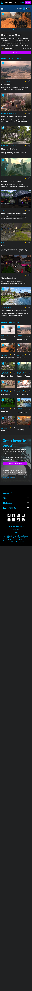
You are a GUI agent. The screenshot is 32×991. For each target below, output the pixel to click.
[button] (10, 2)
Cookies (16, 532)
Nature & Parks (20, 427)
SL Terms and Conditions (16, 526)
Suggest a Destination (15, 463)
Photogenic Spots (6, 81)
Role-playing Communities (8, 32)
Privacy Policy (16, 529)
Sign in (22, 2)
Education (4, 275)
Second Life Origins (4, 336)
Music (2, 210)
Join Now (16, 53)
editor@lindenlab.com (9, 477)
